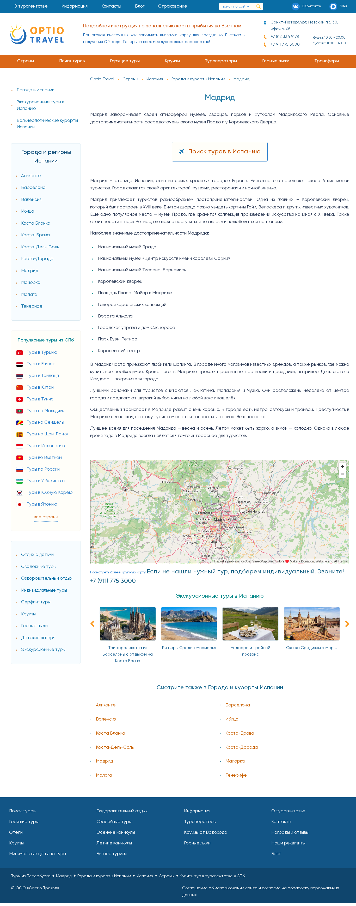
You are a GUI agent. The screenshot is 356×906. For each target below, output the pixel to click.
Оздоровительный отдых (46, 578)
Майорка (30, 282)
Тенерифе (31, 306)
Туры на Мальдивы (46, 411)
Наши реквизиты (288, 843)
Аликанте (31, 176)
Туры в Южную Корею (50, 492)
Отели (16, 832)
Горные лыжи (275, 61)
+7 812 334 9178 (285, 37)
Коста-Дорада (37, 259)
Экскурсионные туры (43, 649)
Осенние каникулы (115, 832)
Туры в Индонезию (46, 446)
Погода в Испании (35, 90)
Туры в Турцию (42, 352)
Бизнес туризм (111, 854)
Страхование (172, 6)
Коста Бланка (35, 223)
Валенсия (31, 199)
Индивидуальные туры (44, 590)
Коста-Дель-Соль (40, 247)
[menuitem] (31, 6)
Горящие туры (125, 61)
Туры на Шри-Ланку (47, 434)
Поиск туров (72, 61)
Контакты (111, 6)
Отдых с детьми (37, 555)
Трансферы (326, 61)
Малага (29, 294)
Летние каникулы (114, 843)
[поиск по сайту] (258, 6)
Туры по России (43, 469)
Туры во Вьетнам (44, 457)
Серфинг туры (36, 602)
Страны (25, 61)
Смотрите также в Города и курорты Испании (220, 688)
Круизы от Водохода (205, 832)
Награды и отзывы (290, 832)
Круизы (172, 61)
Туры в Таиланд (43, 376)
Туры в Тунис (40, 399)
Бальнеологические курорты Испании (47, 124)
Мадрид (29, 271)
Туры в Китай (40, 387)
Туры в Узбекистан (46, 481)
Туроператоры (221, 61)
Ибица (27, 211)
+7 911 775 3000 (285, 45)
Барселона (33, 187)
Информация (75, 6)
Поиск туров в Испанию (224, 151)
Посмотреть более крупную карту (118, 572)
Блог (139, 6)
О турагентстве (31, 6)
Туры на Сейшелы (45, 422)
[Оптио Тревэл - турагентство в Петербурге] (36, 34)
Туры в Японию (42, 504)
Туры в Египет (41, 364)
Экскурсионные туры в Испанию (40, 105)
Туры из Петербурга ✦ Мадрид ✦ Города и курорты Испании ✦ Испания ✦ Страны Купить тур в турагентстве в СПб (128, 876)
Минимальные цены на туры (37, 854)
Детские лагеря (38, 638)
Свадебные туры (38, 567)
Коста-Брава (35, 235)
